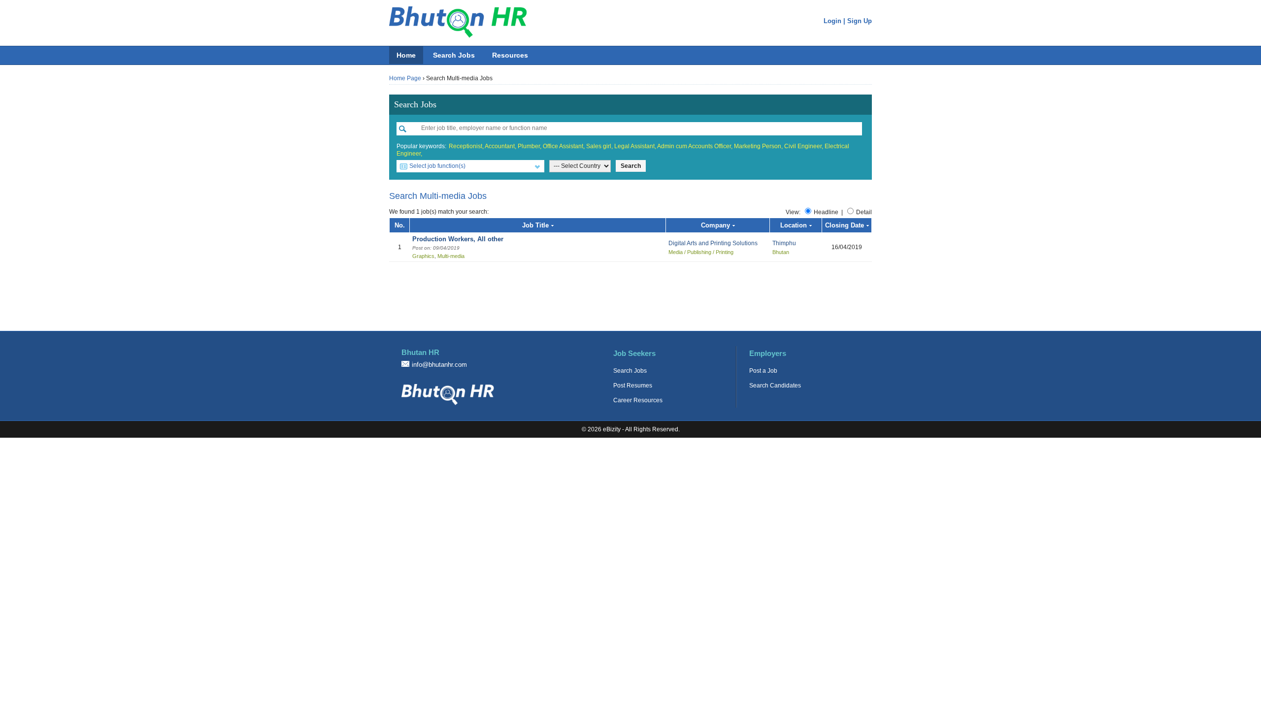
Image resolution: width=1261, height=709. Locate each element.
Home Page (405, 78)
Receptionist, (466, 146)
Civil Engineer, (803, 146)
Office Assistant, (564, 146)
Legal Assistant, (635, 146)
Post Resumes (632, 385)
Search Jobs (454, 55)
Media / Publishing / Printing (700, 252)
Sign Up (859, 21)
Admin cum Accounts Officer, (694, 146)
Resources (510, 55)
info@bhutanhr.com (439, 364)
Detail (864, 212)
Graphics (423, 256)
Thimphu (784, 243)
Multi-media (451, 256)
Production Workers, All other (457, 239)
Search (631, 165)
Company (715, 225)
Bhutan (780, 252)
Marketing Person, (758, 146)
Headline (826, 212)
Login (832, 21)
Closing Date (844, 225)
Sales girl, (599, 146)
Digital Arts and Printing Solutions (713, 243)
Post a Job (763, 370)
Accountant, (500, 146)
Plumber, (529, 146)
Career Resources (638, 400)
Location (793, 225)
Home (406, 55)
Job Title (535, 225)
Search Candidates (775, 385)
